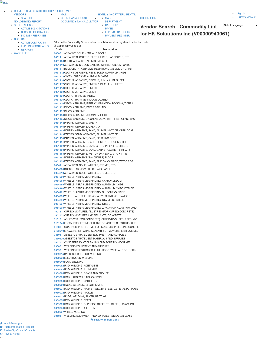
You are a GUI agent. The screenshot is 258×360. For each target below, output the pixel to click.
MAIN (64, 14)
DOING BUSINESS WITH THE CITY (34, 11)
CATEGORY (111, 25)
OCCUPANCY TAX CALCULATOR (79, 21)
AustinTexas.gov (12, 323)
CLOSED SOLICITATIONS (35, 32)
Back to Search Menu (106, 319)
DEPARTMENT (113, 21)
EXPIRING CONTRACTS (35, 46)
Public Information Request (18, 326)
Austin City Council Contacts (18, 330)
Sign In (241, 13)
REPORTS (27, 49)
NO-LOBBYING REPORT (28, 21)
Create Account (247, 17)
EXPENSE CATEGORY (117, 32)
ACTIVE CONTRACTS (33, 42)
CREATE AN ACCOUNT (74, 18)
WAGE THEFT (22, 53)
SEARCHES (27, 18)
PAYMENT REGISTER (117, 35)
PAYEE (109, 28)
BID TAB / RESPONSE (33, 35)
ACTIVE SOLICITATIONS (35, 28)
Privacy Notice (11, 333)
